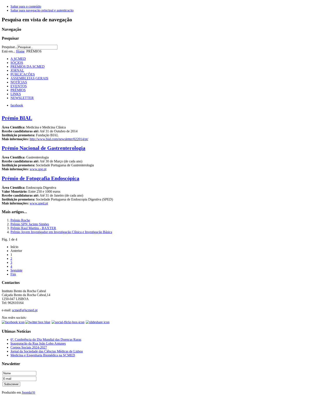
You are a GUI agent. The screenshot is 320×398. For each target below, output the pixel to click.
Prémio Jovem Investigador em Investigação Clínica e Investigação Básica (61, 232)
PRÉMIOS (18, 90)
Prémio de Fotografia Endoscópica (40, 178)
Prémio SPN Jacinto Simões (29, 224)
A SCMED (18, 59)
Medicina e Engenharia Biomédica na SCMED (42, 355)
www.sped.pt (39, 203)
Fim (13, 274)
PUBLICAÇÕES (22, 74)
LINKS (15, 94)
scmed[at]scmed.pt (24, 310)
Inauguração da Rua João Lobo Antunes (38, 343)
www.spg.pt (38, 169)
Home (20, 51)
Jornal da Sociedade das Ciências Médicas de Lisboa (46, 351)
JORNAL (17, 70)
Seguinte (16, 270)
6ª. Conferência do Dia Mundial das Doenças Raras (45, 339)
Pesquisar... (9, 47)
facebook (16, 105)
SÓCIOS (16, 62)
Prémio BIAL (17, 118)
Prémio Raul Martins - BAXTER (33, 228)
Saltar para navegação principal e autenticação (42, 10)
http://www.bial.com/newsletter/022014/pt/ (59, 139)
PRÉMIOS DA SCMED (27, 66)
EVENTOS (18, 86)
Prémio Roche (20, 220)
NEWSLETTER (22, 98)
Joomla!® (28, 392)
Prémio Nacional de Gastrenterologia (43, 148)
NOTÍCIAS (18, 82)
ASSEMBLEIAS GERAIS (29, 78)
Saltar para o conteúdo (25, 6)
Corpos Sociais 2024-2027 (28, 347)
